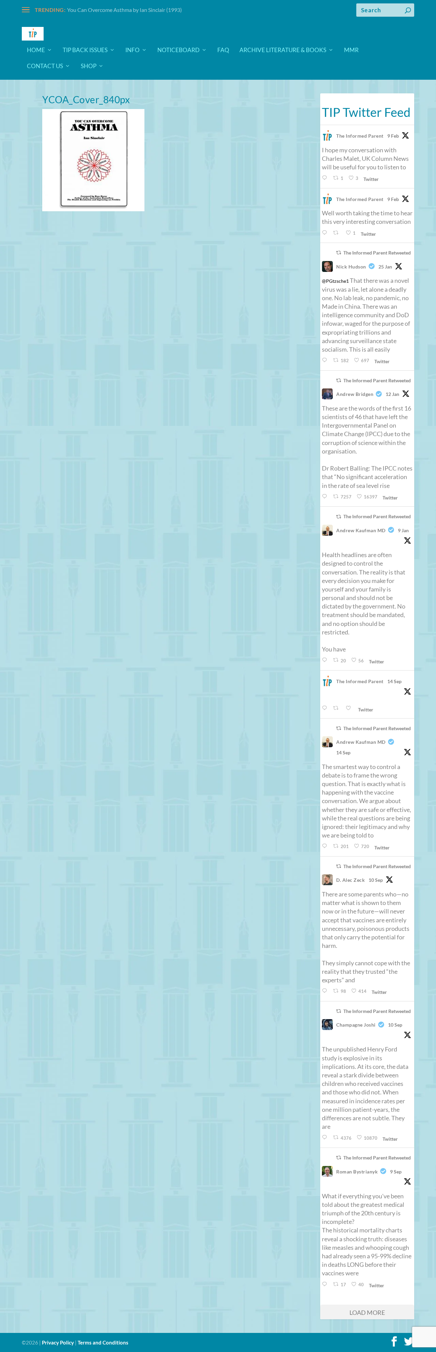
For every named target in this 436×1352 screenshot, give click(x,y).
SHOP (88, 66)
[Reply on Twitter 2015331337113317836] (325, 360)
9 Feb (393, 136)
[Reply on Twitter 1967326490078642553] (325, 708)
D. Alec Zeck (350, 880)
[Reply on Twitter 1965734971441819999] (325, 991)
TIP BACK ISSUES (85, 50)
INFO (132, 50)
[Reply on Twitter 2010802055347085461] (325, 497)
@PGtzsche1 (335, 281)
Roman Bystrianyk (357, 1171)
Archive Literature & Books (282, 50)
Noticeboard (178, 50)
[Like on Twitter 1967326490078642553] (350, 708)
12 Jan (392, 394)
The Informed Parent (360, 136)
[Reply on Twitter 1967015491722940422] (325, 846)
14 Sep (394, 681)
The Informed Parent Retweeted (377, 253)
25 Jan (385, 267)
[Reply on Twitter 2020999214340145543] (325, 233)
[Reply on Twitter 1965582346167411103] (325, 1137)
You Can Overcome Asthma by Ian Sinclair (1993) (124, 9)
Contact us (45, 66)
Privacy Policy (58, 1342)
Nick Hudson (351, 267)
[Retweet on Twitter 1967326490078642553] (337, 708)
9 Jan (403, 530)
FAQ (223, 50)
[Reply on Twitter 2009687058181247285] (325, 660)
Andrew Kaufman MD (361, 530)
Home (36, 50)
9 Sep (396, 1171)
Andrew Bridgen (354, 394)
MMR (351, 50)
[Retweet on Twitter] (338, 252)
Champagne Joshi (356, 1025)
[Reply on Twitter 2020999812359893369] (325, 178)
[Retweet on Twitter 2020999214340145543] (337, 233)
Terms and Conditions (103, 1342)
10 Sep (376, 880)
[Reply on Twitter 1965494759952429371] (325, 1284)
